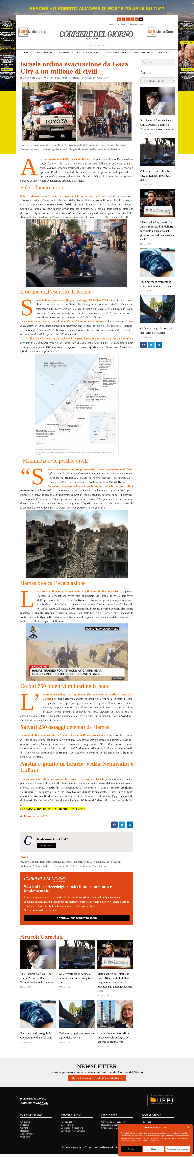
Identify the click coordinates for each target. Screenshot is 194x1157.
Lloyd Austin (113, 861)
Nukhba (45, 865)
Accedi (112, 24)
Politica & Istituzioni (87, 53)
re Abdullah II (60, 865)
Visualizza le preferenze (177, 1149)
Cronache (64, 53)
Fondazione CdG (135, 24)
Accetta (131, 1149)
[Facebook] (119, 19)
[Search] (141, 19)
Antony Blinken (29, 861)
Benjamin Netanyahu (52, 861)
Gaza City (89, 861)
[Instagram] (123, 19)
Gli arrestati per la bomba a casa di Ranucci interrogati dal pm (76, 978)
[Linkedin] (128, 19)
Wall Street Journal (80, 865)
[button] (188, 1127)
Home (26, 53)
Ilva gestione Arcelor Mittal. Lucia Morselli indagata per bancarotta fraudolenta (113, 1037)
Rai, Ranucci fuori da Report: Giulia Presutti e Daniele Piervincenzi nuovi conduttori (37, 978)
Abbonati (121, 24)
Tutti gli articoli (46, 845)
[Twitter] (137, 19)
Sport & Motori (143, 53)
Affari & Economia (42, 53)
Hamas (100, 861)
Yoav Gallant (100, 865)
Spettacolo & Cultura (117, 53)
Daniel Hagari (74, 861)
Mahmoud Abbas (30, 865)
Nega (153, 1149)
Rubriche (162, 53)
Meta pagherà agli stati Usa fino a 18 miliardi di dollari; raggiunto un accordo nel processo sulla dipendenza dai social (114, 982)
